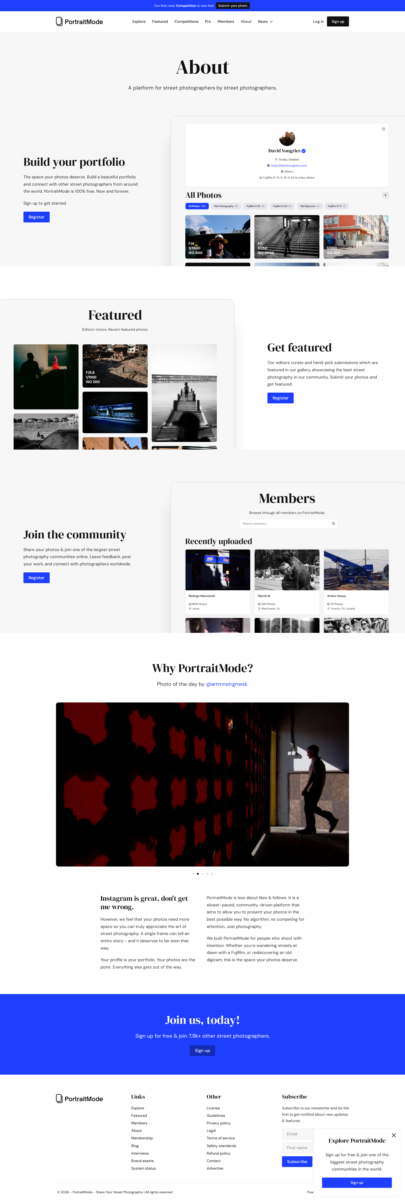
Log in (318, 21)
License (213, 1108)
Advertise (215, 1168)
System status (143, 1168)
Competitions (186, 21)
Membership (142, 1138)
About (246, 21)
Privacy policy (219, 1123)
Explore (139, 21)
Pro (208, 21)
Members (226, 21)
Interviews (140, 1153)
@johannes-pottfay (226, 684)
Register (37, 217)
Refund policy (218, 1153)
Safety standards (221, 1145)
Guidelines (216, 1115)
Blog (135, 1145)
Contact (214, 1160)
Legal (211, 1130)
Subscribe (297, 1161)
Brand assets (142, 1160)
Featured (160, 21)
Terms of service (221, 1138)
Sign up (338, 21)
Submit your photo (232, 6)
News (263, 21)
